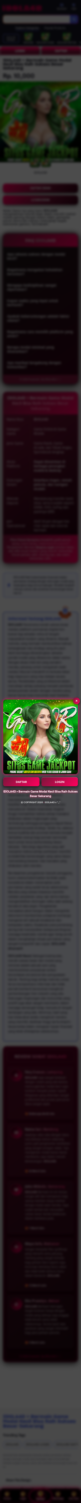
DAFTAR (21, 782)
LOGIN (59, 782)
